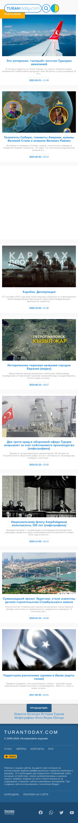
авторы (21, 749)
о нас (8, 749)
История (47, 714)
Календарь (11, 794)
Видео (47, 717)
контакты (37, 749)
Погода (58, 717)
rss (50, 749)
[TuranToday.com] (23, 8)
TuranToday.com (31, 732)
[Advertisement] (39, 202)
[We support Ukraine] (55, 8)
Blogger (55, 784)
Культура (33, 714)
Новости (20, 714)
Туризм (59, 714)
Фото (39, 717)
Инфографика (24, 717)
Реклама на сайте (35, 794)
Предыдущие (39, 708)
